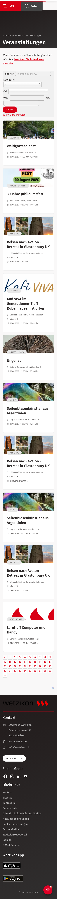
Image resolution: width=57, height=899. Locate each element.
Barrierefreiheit (12, 829)
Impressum (9, 803)
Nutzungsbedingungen (16, 818)
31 (10, 670)
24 (25, 666)
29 (50, 666)
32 (15, 670)
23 (20, 666)
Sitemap (7, 797)
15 (30, 661)
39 (50, 670)
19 (50, 661)
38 (45, 670)
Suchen (34, 6)
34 (25, 670)
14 (25, 661)
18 (45, 661)
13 (20, 661)
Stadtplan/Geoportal (15, 834)
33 (20, 670)
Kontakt (7, 792)
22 (15, 666)
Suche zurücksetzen (14, 114)
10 (5, 661)
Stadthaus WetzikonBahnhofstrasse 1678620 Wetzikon (20, 730)
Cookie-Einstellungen (15, 824)
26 (35, 666)
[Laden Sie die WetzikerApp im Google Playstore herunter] (13, 880)
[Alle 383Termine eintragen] (53, 687)
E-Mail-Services (11, 845)
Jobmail (7, 840)
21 (10, 666)
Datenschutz (10, 808)
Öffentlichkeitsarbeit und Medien (22, 813)
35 (30, 670)
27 (40, 666)
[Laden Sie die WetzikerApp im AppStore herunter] (12, 867)
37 (40, 670)
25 (30, 666)
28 (45, 666)
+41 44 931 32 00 (18, 741)
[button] (12, 6)
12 (15, 661)
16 (35, 661)
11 (10, 661)
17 (40, 661)
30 (5, 670)
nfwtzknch (19, 747)
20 (5, 666)
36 (35, 670)
